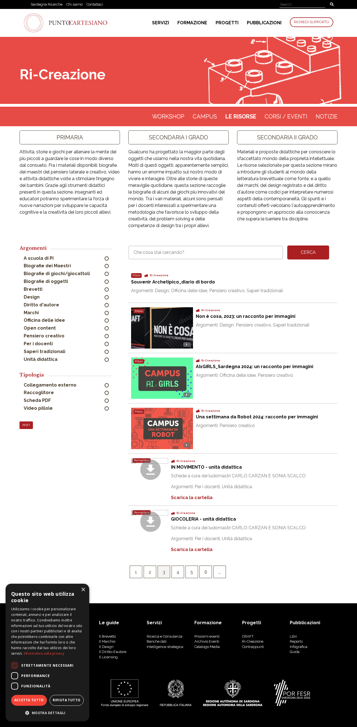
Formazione (192, 22)
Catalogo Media (207, 647)
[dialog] (47, 652)
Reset (26, 425)
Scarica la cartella (192, 497)
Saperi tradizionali (45, 351)
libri (293, 636)
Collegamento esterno (51, 385)
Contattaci (94, 4)
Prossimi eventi (206, 636)
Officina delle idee (45, 320)
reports (296, 641)
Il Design (106, 647)
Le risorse (240, 116)
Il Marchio (107, 641)
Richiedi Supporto (311, 22)
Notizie (326, 116)
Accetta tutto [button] (29, 700)
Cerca (308, 252)
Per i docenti (39, 343)
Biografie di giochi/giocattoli (57, 273)
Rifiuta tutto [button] (66, 700)
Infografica (298, 647)
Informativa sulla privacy (44, 653)
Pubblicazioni (264, 22)
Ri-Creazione (252, 641)
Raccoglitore (39, 392)
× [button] (83, 590)
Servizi (160, 22)
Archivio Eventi (206, 641)
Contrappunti (253, 647)
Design (32, 297)
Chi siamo (74, 4)
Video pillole (39, 408)
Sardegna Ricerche (46, 4)
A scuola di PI (39, 258)
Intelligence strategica (165, 647)
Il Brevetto (107, 636)
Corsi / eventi (286, 116)
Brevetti (34, 289)
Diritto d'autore (42, 305)
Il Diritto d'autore (112, 652)
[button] (47, 712)
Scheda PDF (38, 400)
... (219, 572)
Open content (40, 328)
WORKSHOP (168, 116)
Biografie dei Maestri (48, 265)
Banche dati (157, 641)
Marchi (32, 312)
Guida (295, 652)
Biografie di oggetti (46, 281)
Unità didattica (41, 359)
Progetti (227, 22)
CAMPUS (205, 116)
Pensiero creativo (45, 336)
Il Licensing (108, 657)
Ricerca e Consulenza (164, 636)
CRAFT (248, 636)
